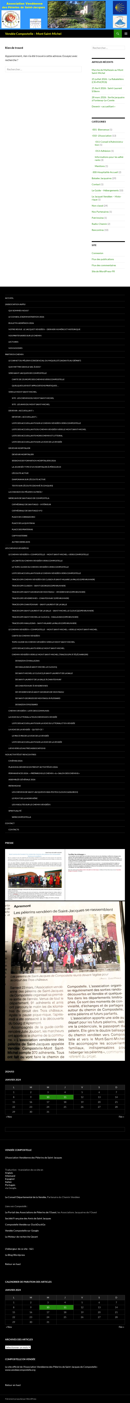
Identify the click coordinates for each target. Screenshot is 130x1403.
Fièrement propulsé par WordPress (20, 1399)
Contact (96, 184)
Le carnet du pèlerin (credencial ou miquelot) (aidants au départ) (44, 360)
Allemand (10, 1175)
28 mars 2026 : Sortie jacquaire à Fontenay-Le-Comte (108, 99)
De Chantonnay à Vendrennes (31, 685)
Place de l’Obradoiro (23, 517)
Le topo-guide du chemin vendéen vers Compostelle (40, 567)
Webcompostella (21, 817)
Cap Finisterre (19, 535)
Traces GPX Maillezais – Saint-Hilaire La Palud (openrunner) (44, 623)
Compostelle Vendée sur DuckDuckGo (25, 1224)
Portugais (10, 1184)
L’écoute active (20, 473)
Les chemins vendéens (17, 548)
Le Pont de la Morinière (25, 798)
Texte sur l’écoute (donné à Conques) (32, 485)
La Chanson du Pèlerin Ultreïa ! (25, 492)
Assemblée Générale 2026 (21, 779)
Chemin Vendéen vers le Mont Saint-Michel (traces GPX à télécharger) (50, 654)
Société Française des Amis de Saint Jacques (28, 1218)
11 (65, 1097)
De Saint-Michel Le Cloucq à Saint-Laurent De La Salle (44, 673)
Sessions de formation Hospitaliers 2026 (34, 460)
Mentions (100, 166)
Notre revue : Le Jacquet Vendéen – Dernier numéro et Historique (44, 329)
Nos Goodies (15, 348)
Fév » (121, 1116)
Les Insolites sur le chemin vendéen (31, 804)
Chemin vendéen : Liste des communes (28, 710)
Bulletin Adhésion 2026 (21, 323)
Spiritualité (14, 810)
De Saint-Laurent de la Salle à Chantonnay (38, 679)
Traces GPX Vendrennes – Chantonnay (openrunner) (40, 598)
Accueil (9, 298)
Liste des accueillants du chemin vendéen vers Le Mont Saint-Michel (49, 429)
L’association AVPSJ (15, 304)
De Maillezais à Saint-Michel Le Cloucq (36, 667)
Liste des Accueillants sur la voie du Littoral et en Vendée (43, 723)
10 (48, 1097)
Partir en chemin (14, 354)
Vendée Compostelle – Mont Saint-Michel (33, 33)
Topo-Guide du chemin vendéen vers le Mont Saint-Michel (43, 642)
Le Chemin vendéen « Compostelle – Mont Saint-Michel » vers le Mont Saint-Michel (52, 629)
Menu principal (126, 34)
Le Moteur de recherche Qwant (21, 1236)
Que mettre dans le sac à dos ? (24, 367)
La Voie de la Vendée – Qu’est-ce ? (25, 729)
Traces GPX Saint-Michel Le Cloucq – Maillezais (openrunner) (45, 617)
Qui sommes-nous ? (18, 310)
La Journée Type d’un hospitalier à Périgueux (36, 467)
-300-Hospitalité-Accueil (105, 172)
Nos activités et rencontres (20, 754)
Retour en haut (13, 1264)
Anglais (9, 1172)
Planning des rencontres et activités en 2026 (33, 767)
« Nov (9, 1116)
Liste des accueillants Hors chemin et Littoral (37, 435)
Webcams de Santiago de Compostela (28, 498)
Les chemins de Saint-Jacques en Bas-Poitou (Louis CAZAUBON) (45, 792)
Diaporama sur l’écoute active (29, 479)
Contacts (13, 829)
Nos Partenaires (100, 211)
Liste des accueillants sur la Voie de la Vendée (37, 442)
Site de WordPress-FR (103, 271)
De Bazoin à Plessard (26, 704)
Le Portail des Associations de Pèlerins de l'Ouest (30, 1212)
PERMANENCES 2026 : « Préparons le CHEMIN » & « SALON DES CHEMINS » (44, 773)
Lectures (13, 342)
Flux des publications (103, 259)
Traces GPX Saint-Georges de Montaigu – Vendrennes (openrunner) (48, 592)
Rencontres (98, 229)
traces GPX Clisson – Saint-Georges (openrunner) (39, 585)
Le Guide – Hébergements (105, 190)
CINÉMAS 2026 (15, 760)
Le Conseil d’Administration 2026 (26, 317)
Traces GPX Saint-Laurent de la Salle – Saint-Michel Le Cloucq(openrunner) (53, 610)
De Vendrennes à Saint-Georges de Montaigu (39, 692)
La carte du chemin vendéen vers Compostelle (37, 560)
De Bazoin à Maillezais (27, 660)
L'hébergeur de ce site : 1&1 (19, 1248)
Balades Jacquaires (102, 178)
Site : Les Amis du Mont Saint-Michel (31, 404)
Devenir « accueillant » (103, 106)
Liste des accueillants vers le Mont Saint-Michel (38, 648)
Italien (8, 1181)
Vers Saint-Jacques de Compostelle (27, 373)
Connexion (97, 253)
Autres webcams (21, 542)
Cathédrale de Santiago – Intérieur (31, 504)
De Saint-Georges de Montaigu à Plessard (37, 698)
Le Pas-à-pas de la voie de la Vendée (30, 735)
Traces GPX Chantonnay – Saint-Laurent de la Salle (39, 604)
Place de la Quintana (23, 523)
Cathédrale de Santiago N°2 (27, 510)
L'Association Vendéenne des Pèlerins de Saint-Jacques (33, 1157)
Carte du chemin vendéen (26, 635)
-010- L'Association (102, 135)
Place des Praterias (22, 529)
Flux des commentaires (104, 265)
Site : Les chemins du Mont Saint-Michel (33, 398)
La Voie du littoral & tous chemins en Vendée (32, 717)
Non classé (97, 205)
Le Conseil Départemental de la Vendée (25, 1197)
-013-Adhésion (103, 150)
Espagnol (10, 1178)
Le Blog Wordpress (15, 1254)
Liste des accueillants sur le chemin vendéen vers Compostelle (46, 423)
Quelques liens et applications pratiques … (35, 385)
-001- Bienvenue (100, 129)
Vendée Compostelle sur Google (22, 1230)
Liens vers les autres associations (26, 748)
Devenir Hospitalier (19, 448)
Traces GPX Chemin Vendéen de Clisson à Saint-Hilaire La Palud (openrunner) (53, 579)
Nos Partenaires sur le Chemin (24, 335)
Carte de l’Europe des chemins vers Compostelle (38, 379)
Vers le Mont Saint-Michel (22, 392)
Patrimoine (98, 217)
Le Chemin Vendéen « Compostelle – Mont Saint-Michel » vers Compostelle (48, 554)
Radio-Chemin (99, 223)
